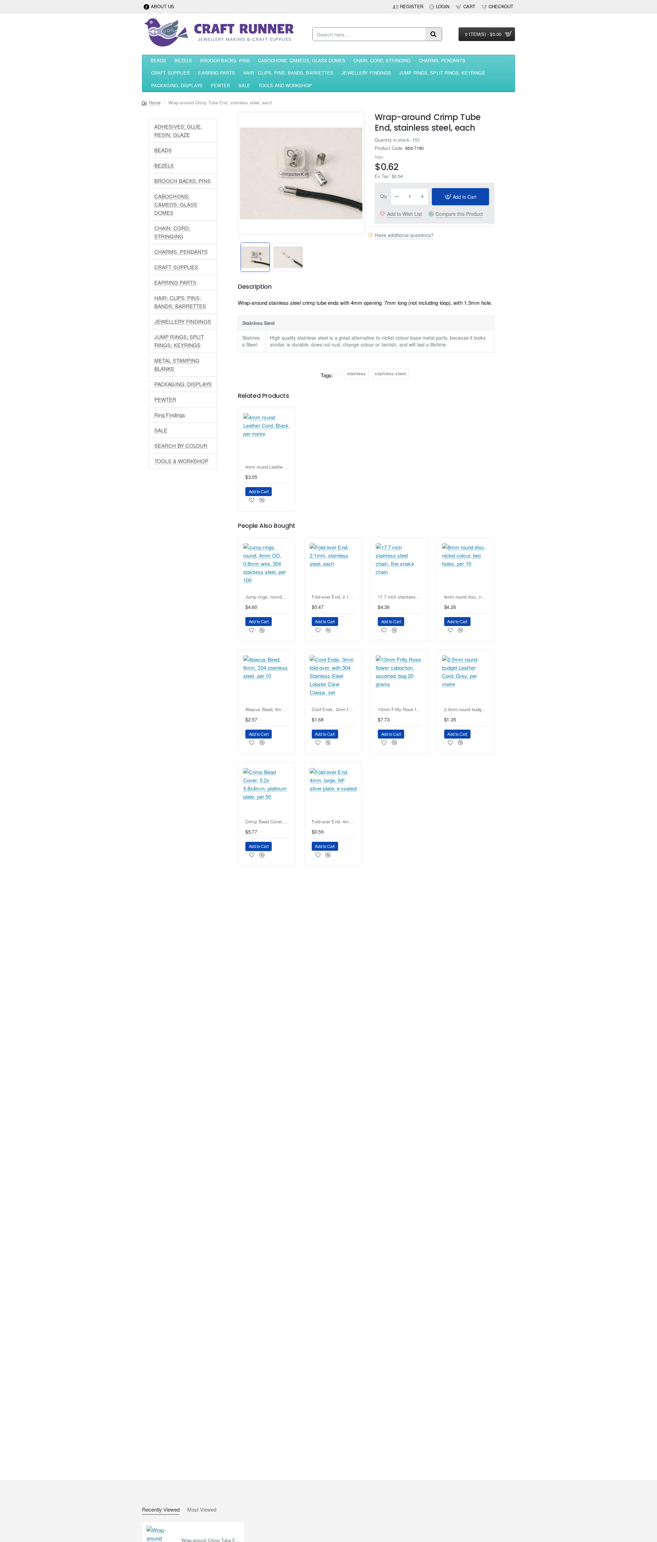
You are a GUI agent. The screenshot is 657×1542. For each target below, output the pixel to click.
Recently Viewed (161, 1509)
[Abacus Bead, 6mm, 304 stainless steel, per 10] (267, 679)
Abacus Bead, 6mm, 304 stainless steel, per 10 (266, 710)
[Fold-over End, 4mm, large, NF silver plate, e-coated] (333, 791)
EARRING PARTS (175, 282)
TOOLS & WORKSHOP (181, 461)
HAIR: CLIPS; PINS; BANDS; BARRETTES (180, 302)
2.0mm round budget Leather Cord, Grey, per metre (465, 710)
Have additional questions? (404, 235)
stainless (356, 373)
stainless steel (390, 373)
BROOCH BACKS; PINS (182, 180)
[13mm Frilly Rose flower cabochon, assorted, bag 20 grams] (399, 679)
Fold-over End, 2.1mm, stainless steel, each (333, 597)
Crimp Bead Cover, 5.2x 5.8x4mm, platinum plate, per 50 (266, 822)
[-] (397, 196)
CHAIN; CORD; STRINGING (172, 232)
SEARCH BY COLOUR (181, 445)
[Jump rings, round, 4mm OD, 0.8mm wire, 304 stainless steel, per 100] (267, 566)
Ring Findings (169, 414)
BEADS (163, 150)
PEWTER (165, 399)
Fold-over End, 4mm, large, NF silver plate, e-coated (333, 822)
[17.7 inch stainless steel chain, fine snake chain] (399, 566)
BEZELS (164, 165)
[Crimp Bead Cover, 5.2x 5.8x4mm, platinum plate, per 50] (267, 791)
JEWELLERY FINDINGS (182, 321)
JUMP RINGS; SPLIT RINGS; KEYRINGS (179, 341)
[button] (235, 253)
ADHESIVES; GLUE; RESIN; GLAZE (178, 130)
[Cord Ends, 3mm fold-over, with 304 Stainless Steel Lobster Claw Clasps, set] (333, 679)
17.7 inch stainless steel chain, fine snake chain (399, 597)
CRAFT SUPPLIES (176, 267)
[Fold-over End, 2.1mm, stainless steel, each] (333, 566)
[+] (422, 196)
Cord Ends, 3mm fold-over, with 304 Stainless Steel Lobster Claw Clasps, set (333, 710)
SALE (160, 430)
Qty (383, 196)
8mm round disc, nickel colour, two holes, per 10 (465, 597)
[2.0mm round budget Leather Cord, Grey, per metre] (465, 679)
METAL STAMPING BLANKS (176, 364)
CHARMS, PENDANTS (181, 251)
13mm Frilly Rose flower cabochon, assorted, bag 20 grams (399, 710)
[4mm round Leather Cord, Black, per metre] (267, 436)
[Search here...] (433, 34)
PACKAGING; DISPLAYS (183, 384)
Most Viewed (201, 1509)
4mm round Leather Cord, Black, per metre (266, 467)
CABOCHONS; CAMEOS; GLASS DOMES (175, 204)
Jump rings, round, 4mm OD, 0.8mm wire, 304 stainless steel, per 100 (266, 597)
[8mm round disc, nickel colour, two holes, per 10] (465, 566)
